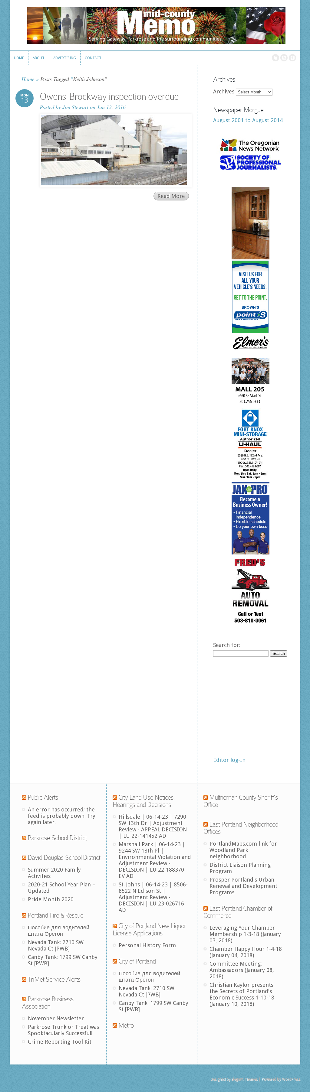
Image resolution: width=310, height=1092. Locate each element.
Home (28, 79)
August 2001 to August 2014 (248, 120)
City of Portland (137, 961)
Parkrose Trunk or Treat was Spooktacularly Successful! (63, 1030)
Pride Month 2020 (51, 899)
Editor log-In (229, 760)
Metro (126, 1025)
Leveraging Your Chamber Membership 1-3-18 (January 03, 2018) (245, 934)
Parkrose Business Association (48, 1002)
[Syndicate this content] (24, 797)
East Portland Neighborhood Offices (240, 828)
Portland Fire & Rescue (55, 915)
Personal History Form (147, 945)
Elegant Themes (244, 1079)
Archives (223, 91)
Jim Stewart (75, 107)
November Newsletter (56, 1018)
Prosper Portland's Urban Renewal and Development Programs (243, 885)
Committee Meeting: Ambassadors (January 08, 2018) (241, 970)
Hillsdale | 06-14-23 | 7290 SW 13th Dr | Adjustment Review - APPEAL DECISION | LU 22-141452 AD (153, 826)
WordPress (291, 1079)
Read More (171, 196)
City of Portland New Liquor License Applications (149, 929)
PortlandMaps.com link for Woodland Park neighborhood (243, 850)
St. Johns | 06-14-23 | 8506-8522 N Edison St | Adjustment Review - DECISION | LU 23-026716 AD (153, 897)
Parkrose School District (57, 838)
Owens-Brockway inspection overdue (109, 96)
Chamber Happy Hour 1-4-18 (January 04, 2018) (245, 952)
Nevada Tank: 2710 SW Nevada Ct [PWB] (56, 945)
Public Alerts (43, 797)
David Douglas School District (64, 857)
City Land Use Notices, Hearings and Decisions (144, 801)
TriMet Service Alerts (54, 979)
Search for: (226, 645)
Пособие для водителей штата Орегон (58, 930)
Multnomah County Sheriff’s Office (240, 801)
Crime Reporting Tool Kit (59, 1041)
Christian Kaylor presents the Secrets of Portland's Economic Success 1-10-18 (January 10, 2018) (241, 994)
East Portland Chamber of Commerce (237, 912)
